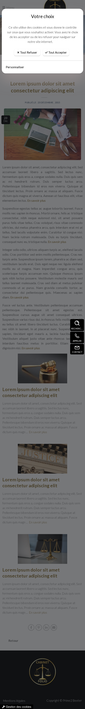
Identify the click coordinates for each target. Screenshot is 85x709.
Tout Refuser (28, 52)
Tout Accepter (57, 52)
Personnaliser (15, 67)
